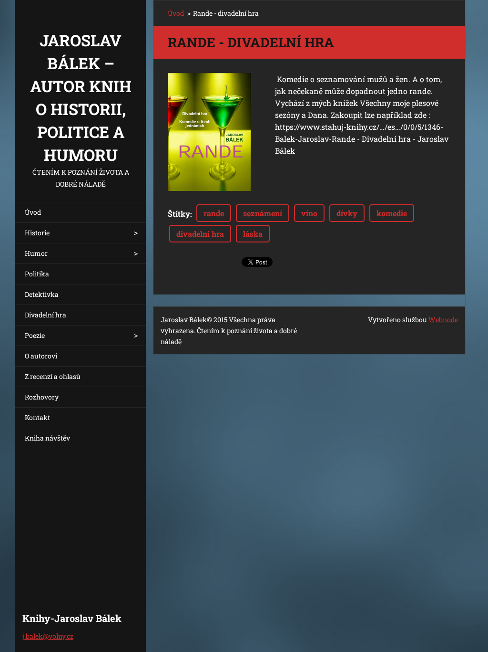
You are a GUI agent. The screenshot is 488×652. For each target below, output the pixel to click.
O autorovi (41, 355)
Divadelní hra (45, 314)
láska (253, 234)
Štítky (179, 214)
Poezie (35, 335)
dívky (346, 213)
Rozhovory (42, 396)
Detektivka (42, 294)
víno (309, 213)
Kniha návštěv (47, 437)
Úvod (33, 212)
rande (213, 213)
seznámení (262, 213)
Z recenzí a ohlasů (53, 376)
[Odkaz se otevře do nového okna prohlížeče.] (209, 132)
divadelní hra (200, 234)
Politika (37, 273)
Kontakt (37, 417)
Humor (36, 253)
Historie (37, 232)
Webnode (443, 319)
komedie (391, 213)
